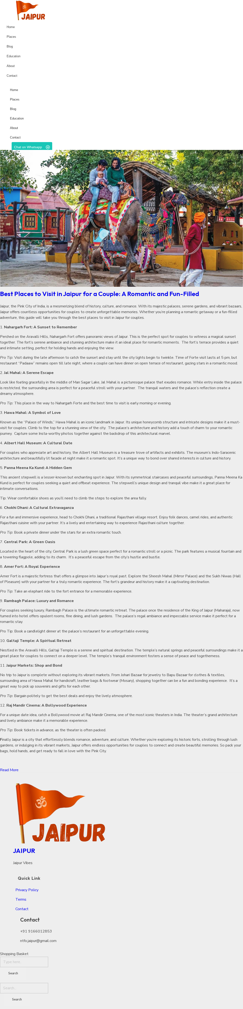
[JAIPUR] (117, 812)
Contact (15, 137)
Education (17, 118)
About (14, 128)
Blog (13, 109)
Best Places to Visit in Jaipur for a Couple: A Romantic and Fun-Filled (101, 294)
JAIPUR (24, 850)
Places (14, 99)
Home (14, 90)
